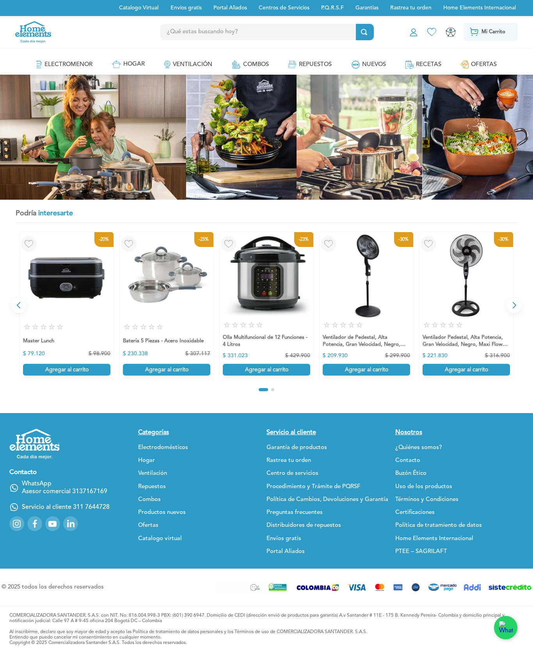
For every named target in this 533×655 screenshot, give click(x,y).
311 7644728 (91, 507)
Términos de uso (252, 632)
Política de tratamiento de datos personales (178, 632)
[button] (263, 389)
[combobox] (282, 32)
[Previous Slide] (18, 305)
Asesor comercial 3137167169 (64, 492)
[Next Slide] (514, 305)
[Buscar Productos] (364, 32)
